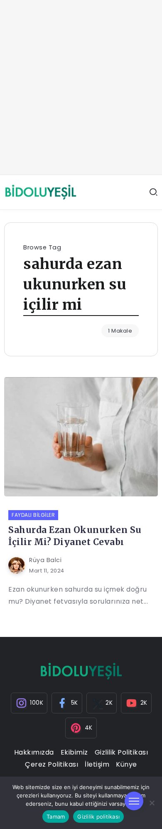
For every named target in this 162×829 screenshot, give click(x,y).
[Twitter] (102, 703)
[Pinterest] (81, 728)
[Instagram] (29, 703)
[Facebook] (67, 703)
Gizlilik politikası (98, 816)
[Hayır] (151, 803)
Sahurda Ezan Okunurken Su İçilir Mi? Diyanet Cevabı (75, 536)
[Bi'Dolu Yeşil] (40, 192)
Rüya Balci (45, 560)
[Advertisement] (81, 87)
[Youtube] (136, 703)
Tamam (56, 816)
